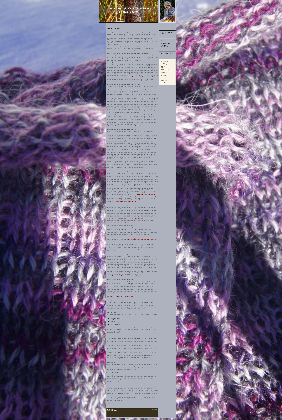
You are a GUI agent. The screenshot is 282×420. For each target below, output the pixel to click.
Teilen (163, 82)
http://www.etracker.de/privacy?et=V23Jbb (144, 194)
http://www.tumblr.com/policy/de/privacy (121, 296)
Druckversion (111, 409)
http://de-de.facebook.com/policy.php (142, 76)
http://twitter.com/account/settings (120, 222)
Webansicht (154, 409)
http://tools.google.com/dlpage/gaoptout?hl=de (128, 125)
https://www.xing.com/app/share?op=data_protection (141, 239)
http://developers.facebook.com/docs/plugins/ (122, 62)
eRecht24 (117, 403)
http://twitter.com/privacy (139, 218)
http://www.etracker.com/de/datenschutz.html (124, 201)
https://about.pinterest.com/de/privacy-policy (125, 275)
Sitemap (116, 409)
